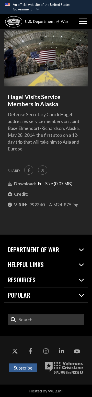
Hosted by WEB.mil (46, 390)
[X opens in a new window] (14, 351)
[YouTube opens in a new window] (77, 351)
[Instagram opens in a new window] (46, 351)
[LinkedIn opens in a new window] (61, 351)
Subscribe (23, 368)
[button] (83, 21)
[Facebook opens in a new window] (30, 351)
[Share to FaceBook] (28, 169)
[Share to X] (42, 169)
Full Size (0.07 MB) (55, 183)
